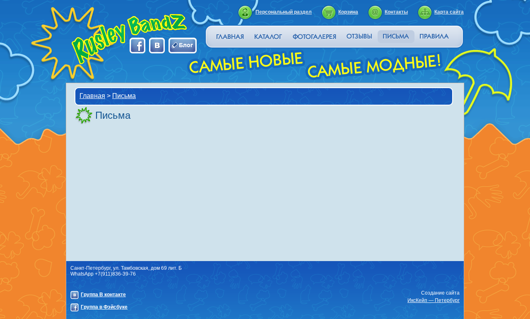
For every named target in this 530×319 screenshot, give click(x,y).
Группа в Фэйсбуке (104, 307)
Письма (124, 95)
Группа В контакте (103, 294)
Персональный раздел (283, 12)
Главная (92, 95)
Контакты (396, 12)
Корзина (348, 12)
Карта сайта (449, 12)
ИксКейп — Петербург (433, 300)
